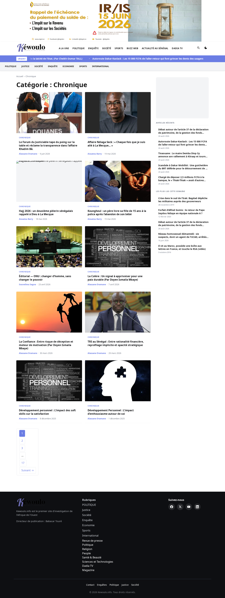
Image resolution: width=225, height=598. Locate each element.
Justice (25, 66)
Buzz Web (132, 48)
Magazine (88, 570)
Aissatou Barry (95, 153)
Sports (119, 48)
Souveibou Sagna (27, 284)
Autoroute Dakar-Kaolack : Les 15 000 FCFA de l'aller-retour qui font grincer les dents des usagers (136, 58)
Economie (68, 66)
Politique (87, 545)
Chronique (25, 137)
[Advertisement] (182, 97)
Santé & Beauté (91, 557)
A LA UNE (64, 48)
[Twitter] (180, 506)
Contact (90, 584)
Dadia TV (177, 48)
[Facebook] (171, 506)
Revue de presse (92, 540)
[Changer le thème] (206, 48)
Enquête (93, 48)
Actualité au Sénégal (155, 48)
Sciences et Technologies (97, 561)
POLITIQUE (78, 48)
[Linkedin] (197, 506)
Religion (87, 549)
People (86, 553)
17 (22, 463)
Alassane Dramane (28, 153)
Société (106, 48)
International (100, 66)
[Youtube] (188, 506)
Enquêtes (102, 584)
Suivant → (27, 470)
